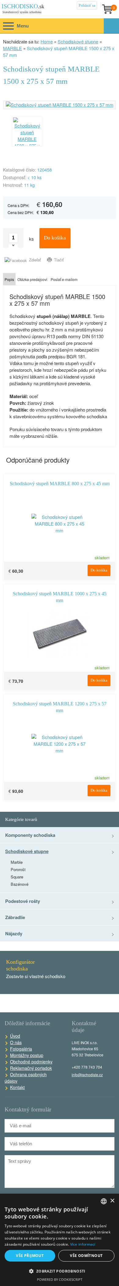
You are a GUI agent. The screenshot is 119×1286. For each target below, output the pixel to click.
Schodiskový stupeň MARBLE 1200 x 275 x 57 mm (59, 705)
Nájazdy (13, 933)
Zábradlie (15, 917)
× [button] (112, 1201)
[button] (59, 1271)
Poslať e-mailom (64, 279)
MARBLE (12, 48)
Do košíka (55, 238)
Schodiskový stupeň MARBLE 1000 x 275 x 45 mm (59, 595)
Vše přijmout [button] (30, 1255)
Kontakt (17, 1087)
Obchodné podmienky (31, 1062)
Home (47, 41)
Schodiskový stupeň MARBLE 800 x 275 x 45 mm (60, 483)
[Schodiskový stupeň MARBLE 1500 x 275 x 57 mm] (59, 105)
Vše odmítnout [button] (86, 1255)
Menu (14, 27)
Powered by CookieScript (59, 1279)
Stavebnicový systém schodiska (23, 9)
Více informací (83, 1244)
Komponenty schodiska (30, 835)
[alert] (59, 1240)
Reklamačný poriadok (31, 1068)
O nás (16, 1042)
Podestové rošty (22, 901)
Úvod (15, 1036)
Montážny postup (26, 1055)
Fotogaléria (21, 1049)
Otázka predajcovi (32, 279)
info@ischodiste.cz (87, 1074)
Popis (9, 279)
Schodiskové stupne (78, 41)
